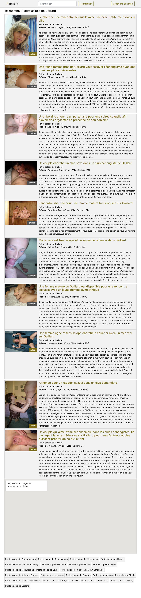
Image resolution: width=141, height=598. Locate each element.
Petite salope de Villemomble (84, 559)
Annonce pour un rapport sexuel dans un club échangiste (78, 382)
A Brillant (12, 3)
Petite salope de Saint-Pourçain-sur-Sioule (114, 575)
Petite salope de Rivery (121, 580)
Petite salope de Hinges (112, 559)
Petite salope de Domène (54, 564)
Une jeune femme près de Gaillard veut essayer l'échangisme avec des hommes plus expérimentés (87, 68)
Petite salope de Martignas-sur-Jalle (61, 580)
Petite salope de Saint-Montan (53, 559)
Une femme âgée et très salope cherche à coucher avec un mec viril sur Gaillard (85, 334)
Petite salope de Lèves (47, 569)
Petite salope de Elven (80, 564)
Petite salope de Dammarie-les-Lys (22, 564)
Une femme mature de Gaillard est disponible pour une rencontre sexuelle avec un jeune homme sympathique (83, 288)
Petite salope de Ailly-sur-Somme (21, 575)
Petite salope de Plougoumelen (20, 559)
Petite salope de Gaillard (17, 586)
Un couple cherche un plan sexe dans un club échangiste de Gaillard (85, 163)
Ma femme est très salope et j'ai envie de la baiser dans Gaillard (82, 240)
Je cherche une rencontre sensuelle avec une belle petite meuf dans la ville (87, 18)
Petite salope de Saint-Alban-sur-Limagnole (82, 569)
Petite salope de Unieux (52, 575)
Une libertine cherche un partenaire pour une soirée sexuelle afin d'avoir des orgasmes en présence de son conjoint (83, 118)
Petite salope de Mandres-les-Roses (23, 580)
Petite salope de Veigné (104, 564)
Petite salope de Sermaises (94, 580)
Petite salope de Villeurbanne (19, 569)
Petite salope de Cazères (78, 575)
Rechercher (86, 3)
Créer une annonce (123, 3)
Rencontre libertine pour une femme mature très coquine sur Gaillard (86, 203)
